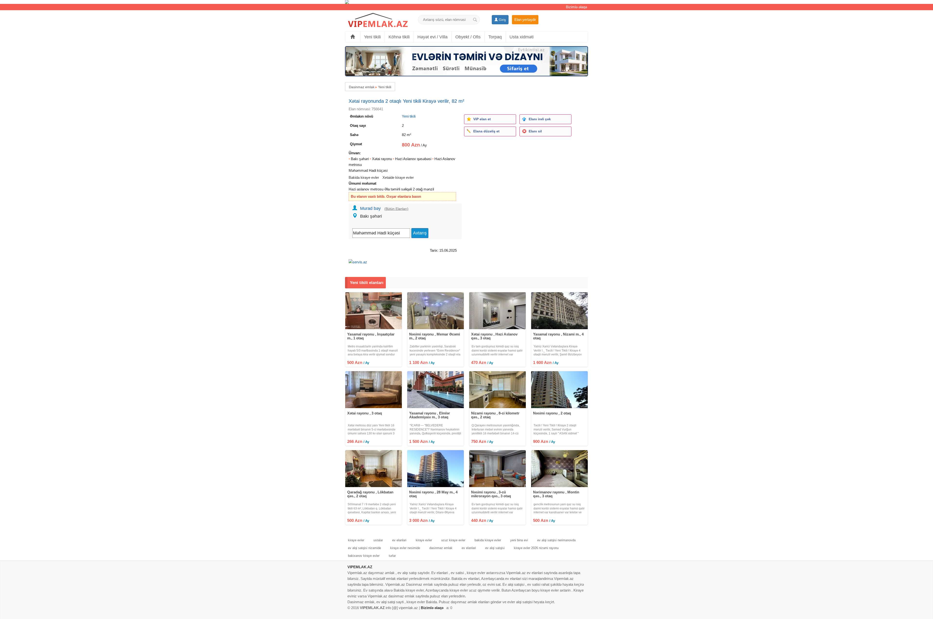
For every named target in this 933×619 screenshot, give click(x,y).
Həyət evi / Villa (432, 36)
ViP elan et (482, 119)
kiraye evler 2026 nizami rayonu (536, 548)
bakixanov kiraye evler (364, 556)
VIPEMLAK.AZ (359, 567)
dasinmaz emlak (440, 548)
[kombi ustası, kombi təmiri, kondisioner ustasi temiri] (466, 2)
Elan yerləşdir (525, 19)
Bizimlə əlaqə (576, 7)
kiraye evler (356, 540)
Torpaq (495, 36)
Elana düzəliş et (486, 131)
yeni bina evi (519, 540)
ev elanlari (399, 540)
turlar (392, 556)
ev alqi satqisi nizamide (364, 548)
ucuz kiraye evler (453, 540)
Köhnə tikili (399, 36)
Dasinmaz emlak (361, 87)
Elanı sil (535, 131)
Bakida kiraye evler (364, 177)
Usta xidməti (522, 36)
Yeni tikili (372, 36)
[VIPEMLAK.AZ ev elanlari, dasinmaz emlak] (377, 20)
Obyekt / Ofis (468, 36)
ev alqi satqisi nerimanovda (556, 540)
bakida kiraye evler (488, 540)
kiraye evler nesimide (405, 548)
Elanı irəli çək (540, 119)
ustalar (378, 540)
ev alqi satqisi (495, 548)
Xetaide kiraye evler (398, 177)
